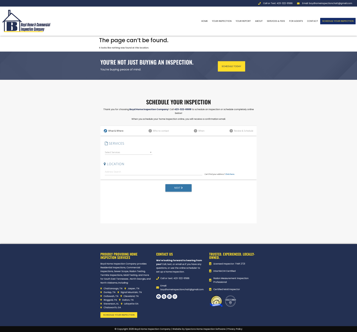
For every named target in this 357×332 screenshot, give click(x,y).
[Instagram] (175, 296)
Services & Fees (276, 21)
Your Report (243, 21)
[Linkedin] (169, 296)
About (259, 21)
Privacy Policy (234, 329)
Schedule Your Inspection (338, 21)
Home (204, 21)
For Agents (296, 21)
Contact (312, 21)
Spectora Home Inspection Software (205, 329)
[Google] (164, 296)
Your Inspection (221, 21)
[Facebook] (158, 296)
